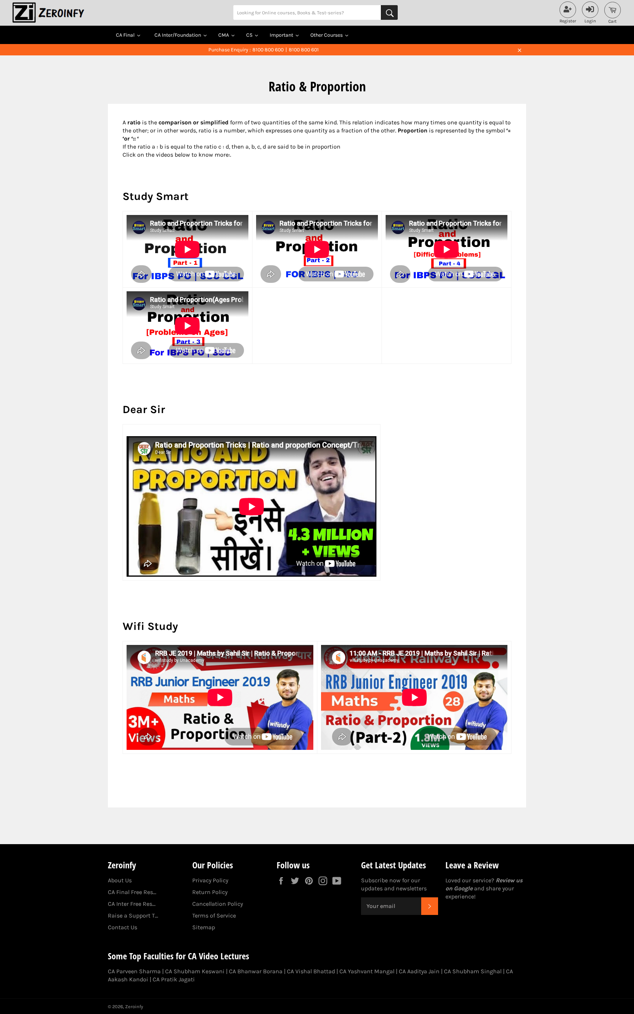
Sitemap (203, 927)
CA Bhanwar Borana (256, 971)
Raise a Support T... (133, 915)
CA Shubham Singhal (473, 971)
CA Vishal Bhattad (311, 971)
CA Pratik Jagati (174, 979)
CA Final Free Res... (132, 892)
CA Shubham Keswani (195, 971)
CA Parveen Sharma (134, 971)
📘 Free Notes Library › (374, 50)
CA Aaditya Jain (419, 971)
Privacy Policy (210, 880)
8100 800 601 (304, 50)
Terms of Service (214, 915)
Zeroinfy (134, 1006)
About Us (120, 880)
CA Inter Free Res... (132, 903)
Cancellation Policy (217, 903)
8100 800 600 (268, 50)
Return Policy (209, 892)
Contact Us (122, 927)
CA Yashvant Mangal (366, 971)
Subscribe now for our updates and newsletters (394, 884)
